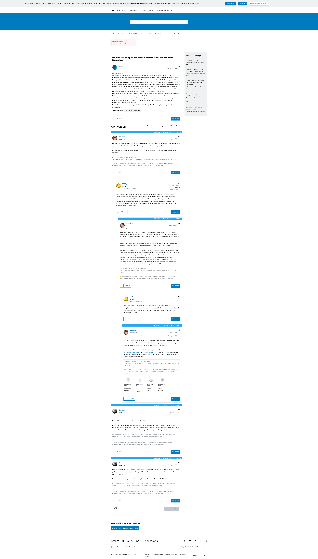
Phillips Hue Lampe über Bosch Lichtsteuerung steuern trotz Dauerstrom (195, 82)
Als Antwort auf (130, 188)
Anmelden (204, 547)
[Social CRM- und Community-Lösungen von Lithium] (196, 555)
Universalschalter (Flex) (132, 352)
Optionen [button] (203, 33)
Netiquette (183, 554)
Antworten (175, 118)
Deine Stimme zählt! (163, 10)
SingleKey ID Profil (187, 547)
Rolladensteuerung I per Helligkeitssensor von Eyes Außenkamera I (193, 96)
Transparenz (148, 556)
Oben (205, 555)
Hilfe (197, 547)
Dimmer (137, 341)
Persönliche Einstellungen (258, 3)
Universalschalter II (151, 352)
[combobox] (159, 22)
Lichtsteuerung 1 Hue (192, 60)
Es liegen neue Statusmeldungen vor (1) (122, 44)
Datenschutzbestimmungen (171, 554)
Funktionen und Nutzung (146, 33)
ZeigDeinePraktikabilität (132, 110)
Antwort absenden (171, 509)
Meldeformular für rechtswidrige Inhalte (125, 528)
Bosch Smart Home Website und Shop (125, 547)
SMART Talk (133, 10)
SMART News (147, 10)
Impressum (147, 554)
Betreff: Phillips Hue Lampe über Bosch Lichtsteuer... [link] (170, 33)
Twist (167, 352)
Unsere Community (117, 10)
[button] (230, 3)
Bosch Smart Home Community (120, 33)
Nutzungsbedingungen (157, 554)
